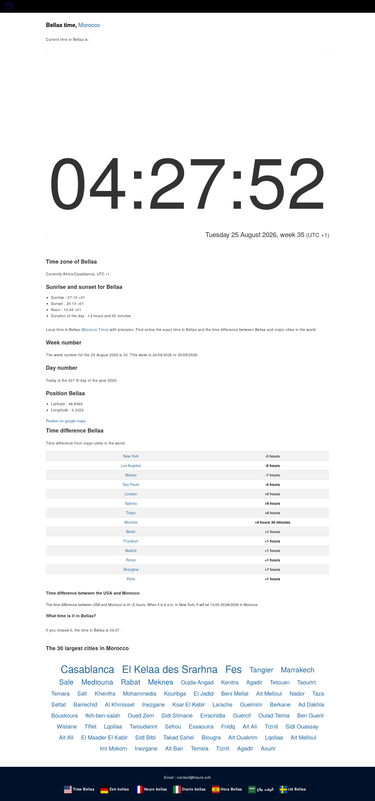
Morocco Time (94, 329)
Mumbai (131, 522)
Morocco (89, 24)
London (131, 493)
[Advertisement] (187, 88)
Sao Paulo (131, 484)
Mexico (131, 474)
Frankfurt (130, 541)
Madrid (130, 550)
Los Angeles (131, 465)
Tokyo (131, 512)
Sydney (131, 503)
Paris (131, 578)
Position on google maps (66, 420)
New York (131, 456)
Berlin (130, 531)
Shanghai (131, 569)
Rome (131, 559)
